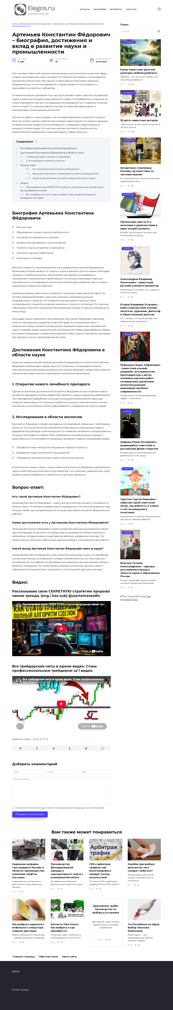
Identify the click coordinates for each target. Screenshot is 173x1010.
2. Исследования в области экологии (45, 161)
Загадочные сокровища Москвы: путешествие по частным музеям (137, 171)
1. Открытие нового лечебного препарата (48, 157)
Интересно (116, 9)
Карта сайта (69, 956)
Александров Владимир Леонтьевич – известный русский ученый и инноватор (139, 282)
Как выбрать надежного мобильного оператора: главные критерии (28, 927)
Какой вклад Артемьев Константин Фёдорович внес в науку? (64, 178)
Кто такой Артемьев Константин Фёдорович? (56, 169)
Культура (131, 9)
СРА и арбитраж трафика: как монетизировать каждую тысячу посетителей (100, 871)
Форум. (16, 971)
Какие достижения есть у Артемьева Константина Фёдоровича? (66, 173)
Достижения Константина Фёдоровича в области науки (52, 152)
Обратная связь (48, 956)
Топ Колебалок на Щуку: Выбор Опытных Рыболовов (144, 927)
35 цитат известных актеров (139, 120)
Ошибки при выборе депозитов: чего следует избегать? (141, 867)
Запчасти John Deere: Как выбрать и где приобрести (65, 927)
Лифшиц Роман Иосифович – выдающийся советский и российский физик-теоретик (139, 445)
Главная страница (24, 956)
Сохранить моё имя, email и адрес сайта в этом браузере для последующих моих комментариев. (59, 808)
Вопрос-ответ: (28, 165)
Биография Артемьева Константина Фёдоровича (48, 148)
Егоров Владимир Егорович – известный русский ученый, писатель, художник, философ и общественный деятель (140, 309)
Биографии (100, 9)
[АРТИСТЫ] (135, 273)
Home (14, 24)
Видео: (24, 183)
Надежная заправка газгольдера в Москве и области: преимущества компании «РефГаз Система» (28, 871)
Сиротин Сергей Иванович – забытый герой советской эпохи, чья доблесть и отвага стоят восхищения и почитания (139, 506)
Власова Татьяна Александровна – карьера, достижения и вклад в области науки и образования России (140, 570)
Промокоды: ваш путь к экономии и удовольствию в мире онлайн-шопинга (138, 225)
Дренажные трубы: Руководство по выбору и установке (105, 909)
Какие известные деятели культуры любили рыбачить (138, 71)
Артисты (85, 9)
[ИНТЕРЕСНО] (140, 64)
